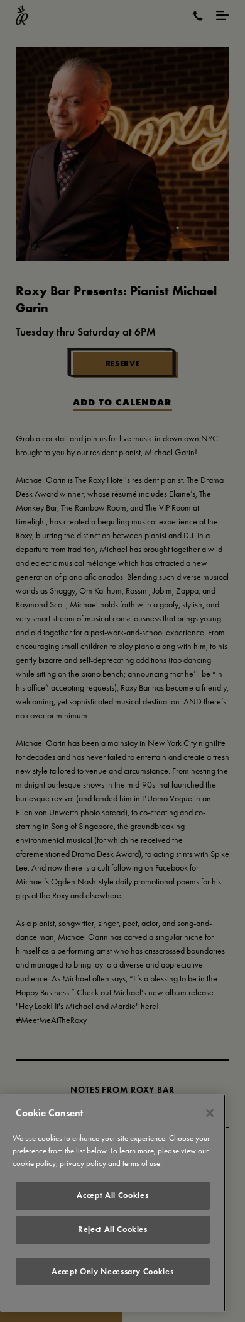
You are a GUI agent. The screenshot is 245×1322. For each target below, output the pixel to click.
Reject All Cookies (113, 1229)
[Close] (210, 1113)
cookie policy (34, 1163)
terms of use (141, 1163)
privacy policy (83, 1163)
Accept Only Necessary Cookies (112, 1271)
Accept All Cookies (112, 1195)
